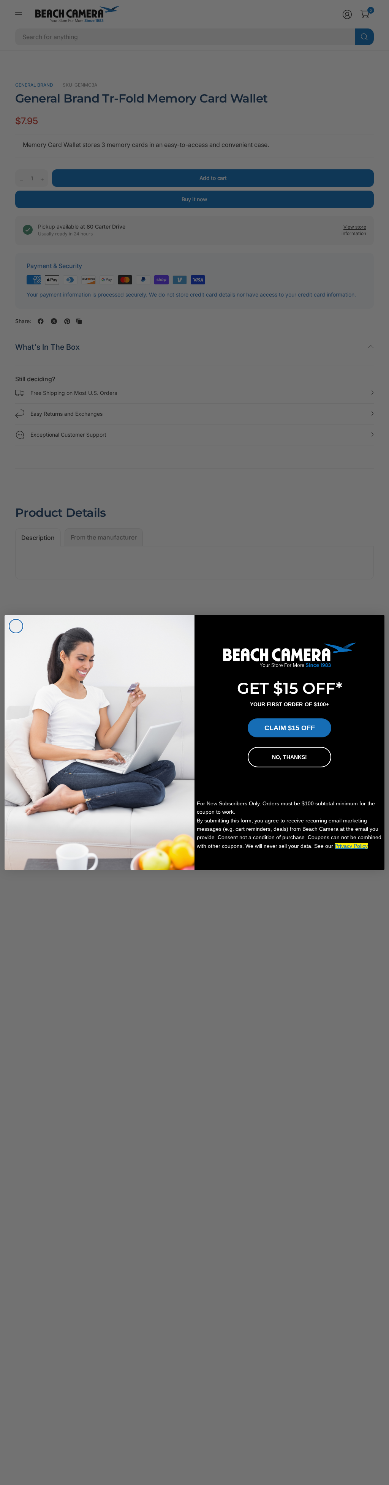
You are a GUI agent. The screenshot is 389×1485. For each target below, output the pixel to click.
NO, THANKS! (289, 757)
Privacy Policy (351, 846)
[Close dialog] (16, 626)
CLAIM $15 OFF (289, 728)
